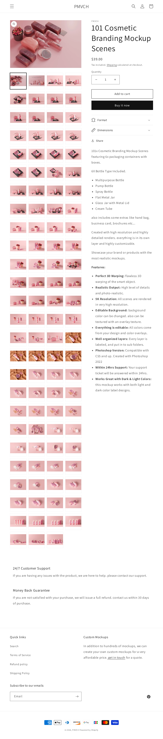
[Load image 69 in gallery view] (18, 393)
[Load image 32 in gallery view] (73, 209)
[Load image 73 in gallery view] (18, 411)
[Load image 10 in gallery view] (36, 118)
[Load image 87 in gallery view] (55, 466)
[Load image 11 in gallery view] (55, 118)
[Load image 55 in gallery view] (55, 320)
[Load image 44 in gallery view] (73, 264)
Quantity (96, 71)
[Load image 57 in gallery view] (18, 338)
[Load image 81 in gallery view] (18, 448)
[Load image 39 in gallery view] (55, 246)
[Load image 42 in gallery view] (36, 264)
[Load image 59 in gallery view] (55, 338)
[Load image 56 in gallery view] (73, 320)
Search (14, 646)
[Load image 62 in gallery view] (36, 356)
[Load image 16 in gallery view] (73, 136)
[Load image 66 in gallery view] (36, 375)
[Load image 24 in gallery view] (73, 173)
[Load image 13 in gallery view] (18, 136)
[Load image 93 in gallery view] (18, 503)
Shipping (112, 64)
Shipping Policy (20, 673)
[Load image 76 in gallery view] (73, 411)
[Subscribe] (77, 696)
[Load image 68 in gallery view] (73, 375)
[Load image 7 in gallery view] (55, 99)
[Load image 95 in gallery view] (55, 503)
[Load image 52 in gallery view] (73, 301)
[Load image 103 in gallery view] (55, 540)
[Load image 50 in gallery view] (36, 301)
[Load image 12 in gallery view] (73, 118)
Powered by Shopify (89, 730)
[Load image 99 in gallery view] (55, 521)
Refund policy (19, 664)
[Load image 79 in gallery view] (55, 430)
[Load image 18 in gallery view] (36, 154)
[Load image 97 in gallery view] (18, 521)
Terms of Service (20, 655)
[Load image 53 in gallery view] (18, 320)
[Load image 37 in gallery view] (18, 246)
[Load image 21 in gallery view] (18, 173)
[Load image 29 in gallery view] (18, 209)
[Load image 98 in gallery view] (36, 521)
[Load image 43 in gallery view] (55, 264)
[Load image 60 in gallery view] (73, 338)
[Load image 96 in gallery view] (73, 503)
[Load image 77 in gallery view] (18, 430)
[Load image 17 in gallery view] (18, 154)
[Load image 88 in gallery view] (73, 466)
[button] (12, 6)
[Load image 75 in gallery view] (55, 411)
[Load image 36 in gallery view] (73, 228)
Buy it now (122, 105)
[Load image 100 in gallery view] (73, 521)
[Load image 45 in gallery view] (18, 283)
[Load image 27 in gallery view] (55, 191)
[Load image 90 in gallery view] (36, 485)
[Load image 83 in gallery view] (55, 448)
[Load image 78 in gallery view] (36, 430)
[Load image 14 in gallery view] (36, 136)
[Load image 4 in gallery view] (73, 81)
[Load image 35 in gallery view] (55, 228)
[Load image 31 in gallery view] (55, 209)
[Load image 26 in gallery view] (36, 191)
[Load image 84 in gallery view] (73, 448)
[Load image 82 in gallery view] (36, 448)
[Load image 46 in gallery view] (36, 283)
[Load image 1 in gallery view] (18, 81)
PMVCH (75, 730)
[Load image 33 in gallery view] (18, 228)
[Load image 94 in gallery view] (36, 503)
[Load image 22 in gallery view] (36, 173)
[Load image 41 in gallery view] (18, 264)
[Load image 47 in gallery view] (55, 283)
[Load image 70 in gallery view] (36, 393)
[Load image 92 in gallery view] (73, 485)
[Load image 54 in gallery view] (36, 320)
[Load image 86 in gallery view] (36, 466)
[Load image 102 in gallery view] (36, 540)
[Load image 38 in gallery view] (36, 246)
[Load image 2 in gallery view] (36, 81)
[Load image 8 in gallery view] (73, 99)
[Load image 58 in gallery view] (36, 338)
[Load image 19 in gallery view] (55, 154)
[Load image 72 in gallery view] (73, 393)
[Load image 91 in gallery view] (55, 485)
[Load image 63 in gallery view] (55, 356)
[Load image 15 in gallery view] (55, 136)
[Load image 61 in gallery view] (18, 356)
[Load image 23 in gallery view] (55, 173)
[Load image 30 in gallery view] (36, 209)
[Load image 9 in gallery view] (18, 118)
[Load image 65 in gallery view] (18, 375)
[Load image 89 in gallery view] (18, 485)
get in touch (116, 657)
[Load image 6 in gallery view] (36, 99)
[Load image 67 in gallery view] (55, 375)
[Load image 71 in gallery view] (55, 393)
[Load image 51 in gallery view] (55, 301)
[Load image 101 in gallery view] (18, 540)
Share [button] (99, 140)
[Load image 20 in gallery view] (73, 154)
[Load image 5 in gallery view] (18, 99)
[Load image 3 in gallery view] (55, 81)
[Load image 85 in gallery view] (18, 466)
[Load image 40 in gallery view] (73, 246)
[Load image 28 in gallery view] (73, 191)
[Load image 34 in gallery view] (36, 228)
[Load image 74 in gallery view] (36, 411)
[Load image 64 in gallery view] (73, 356)
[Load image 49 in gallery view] (18, 301)
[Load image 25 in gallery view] (18, 191)
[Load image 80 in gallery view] (73, 430)
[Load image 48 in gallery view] (73, 283)
